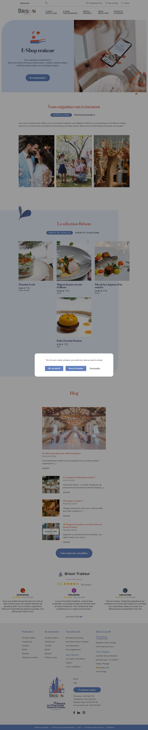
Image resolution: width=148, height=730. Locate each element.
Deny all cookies (76, 368)
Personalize (95, 368)
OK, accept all (54, 368)
